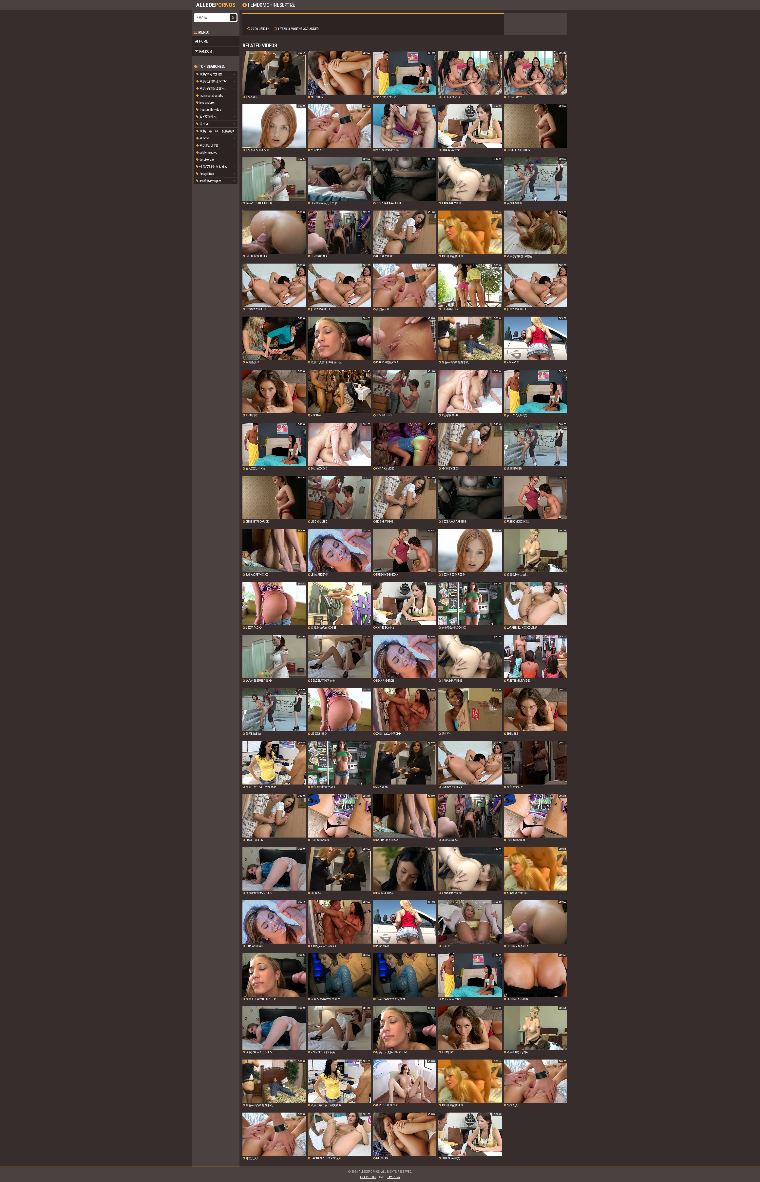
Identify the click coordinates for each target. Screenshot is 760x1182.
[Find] (233, 17)
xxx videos (368, 1177)
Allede (216, 5)
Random (205, 51)
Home (203, 41)
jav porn (393, 1177)
